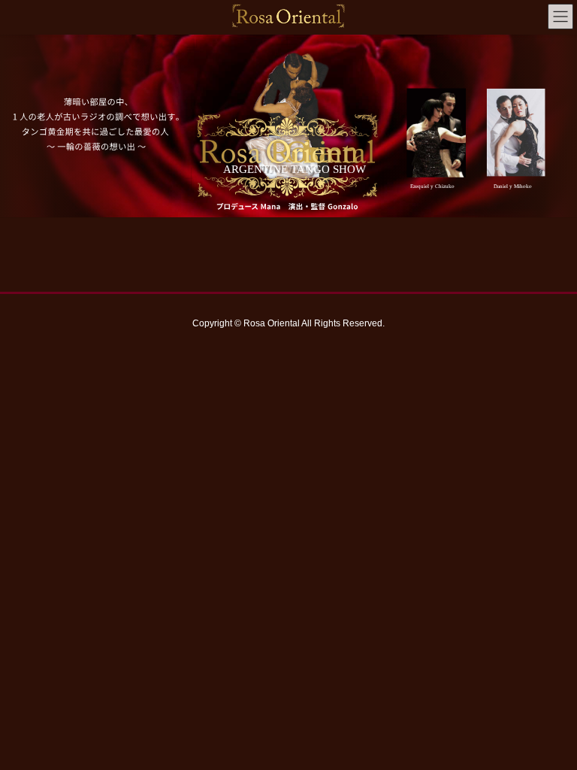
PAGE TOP (549, 733)
